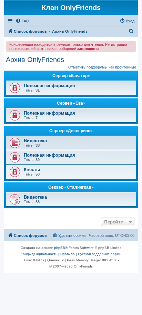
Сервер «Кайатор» (71, 75)
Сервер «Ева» (71, 103)
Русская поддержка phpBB (100, 254)
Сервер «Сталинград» (71, 187)
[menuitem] (22, 21)
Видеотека (35, 140)
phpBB (59, 248)
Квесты (32, 169)
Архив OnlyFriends (35, 59)
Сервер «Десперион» (71, 130)
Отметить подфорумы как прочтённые (102, 67)
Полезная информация (49, 85)
